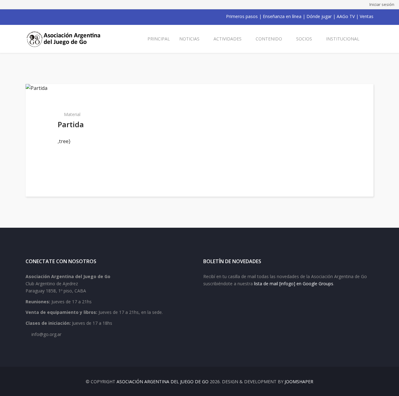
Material (72, 114)
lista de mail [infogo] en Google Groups (293, 284)
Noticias (189, 39)
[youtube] (44, 16)
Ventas (366, 16)
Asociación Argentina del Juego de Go (163, 381)
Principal (158, 39)
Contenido (269, 39)
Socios (304, 39)
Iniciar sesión (381, 4)
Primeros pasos (242, 16)
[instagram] (52, 16)
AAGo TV (346, 16)
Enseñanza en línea (282, 16)
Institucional (342, 39)
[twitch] (60, 16)
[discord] (68, 16)
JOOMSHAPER (299, 381)
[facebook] (28, 16)
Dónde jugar (319, 16)
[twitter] (36, 16)
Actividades (228, 39)
